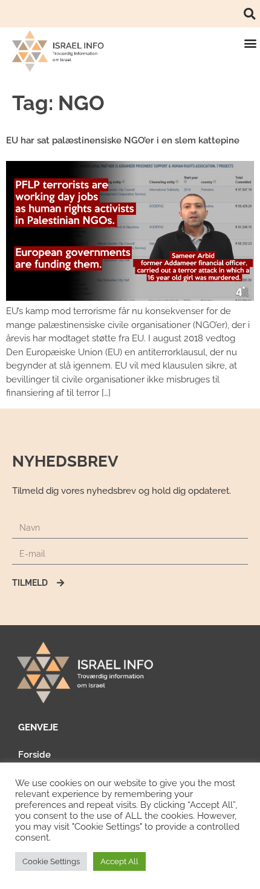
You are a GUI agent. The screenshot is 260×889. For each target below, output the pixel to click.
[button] (249, 13)
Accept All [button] (119, 861)
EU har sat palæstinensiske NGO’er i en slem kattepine (122, 140)
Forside (34, 754)
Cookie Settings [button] (51, 861)
